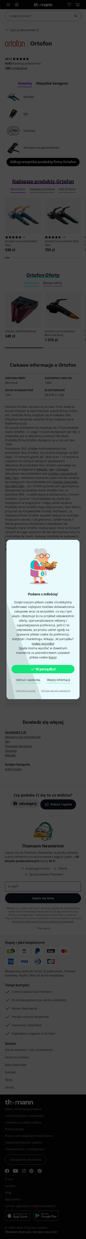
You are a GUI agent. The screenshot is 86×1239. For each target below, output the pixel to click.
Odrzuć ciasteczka (28, 680)
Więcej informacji (58, 680)
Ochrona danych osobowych (55, 690)
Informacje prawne (26, 690)
